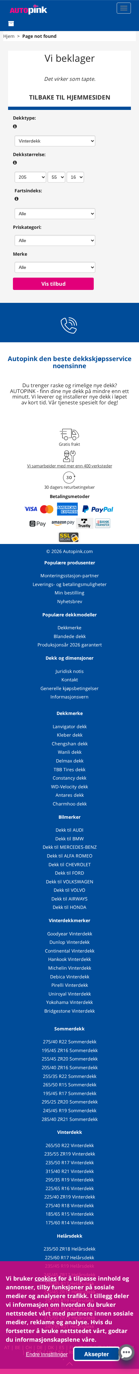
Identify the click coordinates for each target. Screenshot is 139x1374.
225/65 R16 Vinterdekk (70, 1188)
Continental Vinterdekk (69, 951)
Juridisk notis (70, 671)
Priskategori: (27, 227)
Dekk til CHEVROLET (69, 864)
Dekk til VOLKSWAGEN (69, 882)
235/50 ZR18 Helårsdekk (69, 1249)
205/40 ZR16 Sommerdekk (70, 1067)
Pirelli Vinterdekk (69, 985)
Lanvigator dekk (70, 726)
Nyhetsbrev (69, 601)
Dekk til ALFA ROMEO (69, 856)
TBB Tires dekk (69, 769)
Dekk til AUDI (69, 830)
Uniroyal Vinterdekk (69, 994)
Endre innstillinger (47, 1354)
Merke (20, 254)
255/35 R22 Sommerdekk (69, 1076)
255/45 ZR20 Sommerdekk (70, 1059)
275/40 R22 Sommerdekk (69, 1041)
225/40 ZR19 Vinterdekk (69, 1197)
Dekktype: (24, 118)
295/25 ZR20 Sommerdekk (70, 1102)
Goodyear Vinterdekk (69, 934)
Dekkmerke (69, 627)
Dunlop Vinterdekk (69, 942)
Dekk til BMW (69, 839)
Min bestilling (69, 593)
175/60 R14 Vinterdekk (70, 1223)
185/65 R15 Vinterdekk (70, 1214)
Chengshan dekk (70, 743)
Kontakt (69, 679)
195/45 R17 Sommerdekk (69, 1093)
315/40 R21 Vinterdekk (70, 1171)
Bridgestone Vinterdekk (69, 1011)
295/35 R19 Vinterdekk (70, 1180)
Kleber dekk (69, 735)
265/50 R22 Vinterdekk (70, 1145)
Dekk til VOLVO (69, 890)
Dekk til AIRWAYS (69, 899)
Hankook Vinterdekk (69, 959)
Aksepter (96, 1354)
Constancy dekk (69, 778)
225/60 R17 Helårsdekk (69, 1257)
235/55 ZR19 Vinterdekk (69, 1154)
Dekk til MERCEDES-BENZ (70, 847)
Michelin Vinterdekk (69, 968)
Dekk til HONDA (69, 907)
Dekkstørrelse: (29, 154)
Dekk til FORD (69, 873)
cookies (46, 1278)
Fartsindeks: (28, 190)
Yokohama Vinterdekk (69, 1002)
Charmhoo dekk (70, 804)
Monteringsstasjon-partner (69, 575)
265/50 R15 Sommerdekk (69, 1084)
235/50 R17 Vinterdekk (70, 1162)
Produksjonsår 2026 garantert (69, 645)
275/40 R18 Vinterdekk (70, 1205)
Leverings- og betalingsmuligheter (70, 584)
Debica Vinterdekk (69, 977)
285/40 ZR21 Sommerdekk (70, 1119)
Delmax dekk (69, 761)
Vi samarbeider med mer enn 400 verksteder (69, 466)
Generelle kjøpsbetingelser (69, 688)
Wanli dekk (69, 752)
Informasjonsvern (69, 697)
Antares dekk (70, 795)
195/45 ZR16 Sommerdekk (70, 1050)
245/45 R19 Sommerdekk (69, 1110)
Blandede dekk (70, 636)
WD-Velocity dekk (69, 786)
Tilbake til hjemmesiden (69, 97)
